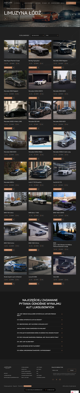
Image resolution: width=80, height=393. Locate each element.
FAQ (37, 373)
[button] (17, 3)
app (49, 3)
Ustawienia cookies (41, 377)
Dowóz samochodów (26, 371)
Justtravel (38, 3)
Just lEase (39, 375)
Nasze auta (71, 3)
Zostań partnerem (55, 3)
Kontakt (63, 3)
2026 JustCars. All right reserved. (69, 386)
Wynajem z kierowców (26, 373)
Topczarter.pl (20, 386)
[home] (8, 3)
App (37, 371)
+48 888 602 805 (7, 375)
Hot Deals (44, 3)
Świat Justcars (25, 377)
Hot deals (39, 369)
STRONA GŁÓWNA (25, 367)
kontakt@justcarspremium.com (11, 377)
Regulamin (15, 386)
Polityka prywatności (8, 386)
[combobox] (75, 392)
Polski (75, 391)
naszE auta (24, 369)
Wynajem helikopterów (27, 375)
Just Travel (39, 367)
